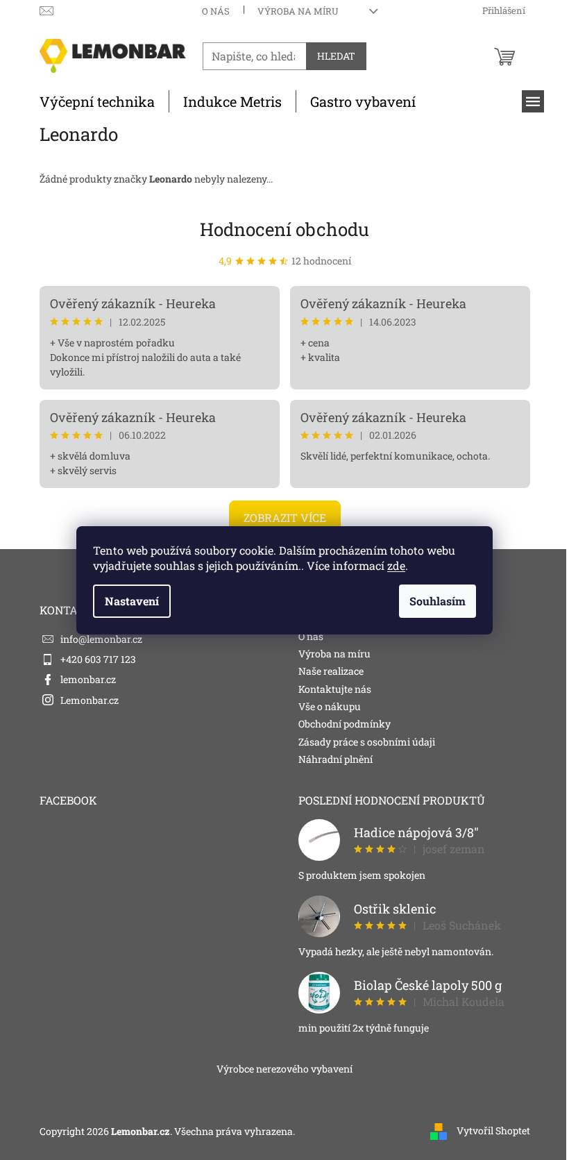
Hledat (336, 55)
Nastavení (132, 601)
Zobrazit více (285, 517)
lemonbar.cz (88, 679)
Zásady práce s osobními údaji (366, 741)
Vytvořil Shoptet (493, 1130)
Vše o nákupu (329, 706)
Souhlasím (437, 601)
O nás (216, 11)
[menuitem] (97, 101)
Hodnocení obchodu (284, 229)
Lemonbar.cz (89, 700)
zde (396, 565)
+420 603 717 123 (98, 659)
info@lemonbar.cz (101, 639)
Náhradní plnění (335, 759)
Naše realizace (331, 671)
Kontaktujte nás (334, 689)
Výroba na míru (298, 11)
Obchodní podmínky (344, 723)
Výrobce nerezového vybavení (284, 1068)
